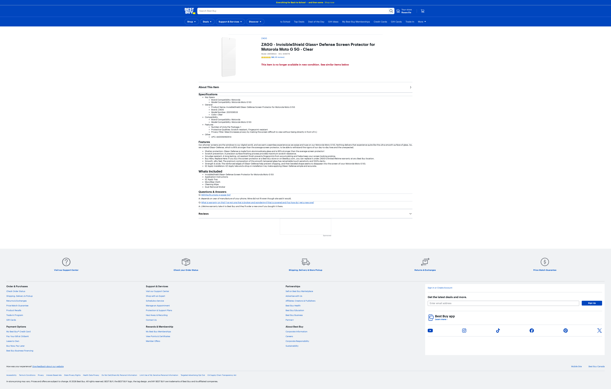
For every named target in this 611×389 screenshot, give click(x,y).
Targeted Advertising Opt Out (193, 375)
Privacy (41, 375)
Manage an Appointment (158, 305)
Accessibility (11, 375)
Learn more (441, 319)
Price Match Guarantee (17, 305)
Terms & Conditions (27, 375)
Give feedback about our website (48, 366)
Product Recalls (13, 310)
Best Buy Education (295, 310)
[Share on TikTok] (498, 330)
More (420, 21)
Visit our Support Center (157, 291)
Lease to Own (12, 341)
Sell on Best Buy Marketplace (299, 291)
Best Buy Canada (597, 366)
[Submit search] (391, 11)
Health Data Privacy (91, 375)
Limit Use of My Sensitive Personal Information (159, 375)
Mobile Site (576, 366)
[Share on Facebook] (531, 330)
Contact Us (151, 320)
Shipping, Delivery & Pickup (19, 296)
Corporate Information (296, 331)
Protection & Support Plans (159, 310)
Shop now (329, 2)
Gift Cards (11, 320)
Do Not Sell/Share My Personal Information (119, 375)
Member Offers (153, 341)
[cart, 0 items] (423, 11)
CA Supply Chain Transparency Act (221, 375)
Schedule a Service (155, 300)
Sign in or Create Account (440, 288)
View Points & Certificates (158, 336)
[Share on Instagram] (464, 330)
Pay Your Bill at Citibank (17, 336)
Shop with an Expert (155, 296)
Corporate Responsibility (297, 341)
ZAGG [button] (264, 38)
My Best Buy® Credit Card (18, 331)
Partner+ (290, 320)
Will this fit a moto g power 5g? (216, 195)
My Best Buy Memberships (158, 331)
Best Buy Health (293, 305)
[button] (192, 22)
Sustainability (292, 346)
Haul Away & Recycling (157, 315)
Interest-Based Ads (54, 375)
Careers (289, 336)
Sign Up (592, 303)
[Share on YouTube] (430, 330)
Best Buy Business (294, 315)
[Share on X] (599, 330)
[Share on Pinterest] (565, 330)
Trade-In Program (14, 315)
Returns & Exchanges (16, 300)
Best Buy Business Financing (19, 350)
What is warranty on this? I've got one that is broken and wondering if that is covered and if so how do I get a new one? (257, 202)
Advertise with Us (294, 296)
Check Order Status (15, 291)
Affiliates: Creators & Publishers (300, 300)
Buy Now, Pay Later (15, 346)
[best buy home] (190, 11)
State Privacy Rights (72, 375)
